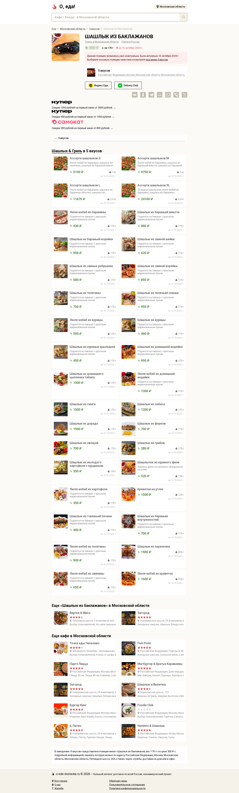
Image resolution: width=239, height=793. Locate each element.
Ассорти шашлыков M (153, 158)
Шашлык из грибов (151, 443)
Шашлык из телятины (85, 293)
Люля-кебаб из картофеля (88, 489)
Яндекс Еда (101, 85)
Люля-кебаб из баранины (88, 212)
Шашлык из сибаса (151, 404)
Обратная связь (118, 780)
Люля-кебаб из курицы (86, 320)
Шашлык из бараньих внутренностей (152, 517)
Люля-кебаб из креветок (155, 573)
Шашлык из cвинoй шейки (156, 239)
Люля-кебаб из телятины (88, 546)
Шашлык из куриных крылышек (92, 347)
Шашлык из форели (151, 423)
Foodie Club (145, 705)
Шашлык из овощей (84, 443)
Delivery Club (131, 85)
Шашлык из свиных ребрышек (91, 266)
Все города (60, 780)
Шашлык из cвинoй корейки (157, 266)
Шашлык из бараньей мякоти (158, 212)
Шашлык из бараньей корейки (91, 239)
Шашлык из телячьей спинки (158, 293)
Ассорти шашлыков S (85, 158)
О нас (57, 784)
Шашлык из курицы (151, 320)
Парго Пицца (79, 664)
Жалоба (58, 788)
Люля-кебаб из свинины (87, 573)
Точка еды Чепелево (84, 643)
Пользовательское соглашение (127, 784)
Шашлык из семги (83, 404)
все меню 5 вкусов (157, 59)
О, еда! (67, 6)
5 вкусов (104, 70)
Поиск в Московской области (102, 41)
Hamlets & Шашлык (151, 725)
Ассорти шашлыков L (85, 185)
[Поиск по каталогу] (183, 17)
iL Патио (75, 725)
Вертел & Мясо (80, 613)
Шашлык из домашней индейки (160, 347)
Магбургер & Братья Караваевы (159, 664)
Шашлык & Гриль (67, 151)
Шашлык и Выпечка (151, 684)
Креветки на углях (150, 489)
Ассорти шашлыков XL (153, 185)
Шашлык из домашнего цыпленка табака (87, 375)
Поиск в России (130, 41)
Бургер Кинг (78, 705)
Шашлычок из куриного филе (158, 462)
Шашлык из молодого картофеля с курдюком (86, 464)
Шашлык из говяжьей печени (91, 516)
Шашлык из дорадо (84, 423)
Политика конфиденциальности (127, 788)
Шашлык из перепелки (153, 546)
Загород (143, 613)
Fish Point (144, 643)
